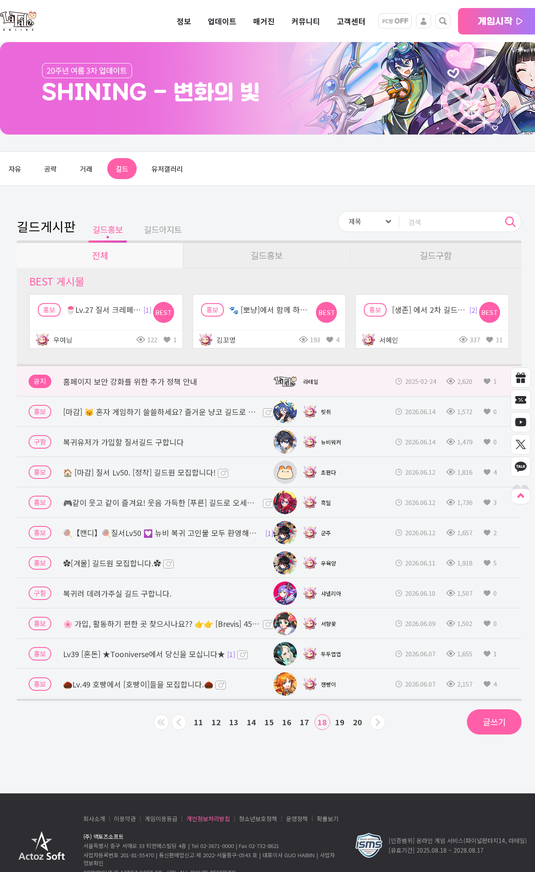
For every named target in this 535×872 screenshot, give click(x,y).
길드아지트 (163, 229)
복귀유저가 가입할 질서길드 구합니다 (123, 441)
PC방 (395, 21)
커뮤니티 (305, 21)
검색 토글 (442, 21)
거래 (86, 169)
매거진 (264, 21)
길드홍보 (108, 229)
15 (269, 721)
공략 (50, 169)
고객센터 (351, 21)
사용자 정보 (423, 21)
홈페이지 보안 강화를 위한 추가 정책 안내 (130, 381)
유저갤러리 (167, 169)
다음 (377, 722)
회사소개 (94, 818)
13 (233, 721)
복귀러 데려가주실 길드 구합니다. (117, 593)
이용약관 (125, 818)
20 (357, 721)
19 (339, 721)
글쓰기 (494, 722)
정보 (184, 21)
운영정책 (297, 818)
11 (198, 721)
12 (216, 721)
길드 (122, 169)
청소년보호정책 (258, 818)
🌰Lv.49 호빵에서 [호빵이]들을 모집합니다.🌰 (138, 684)
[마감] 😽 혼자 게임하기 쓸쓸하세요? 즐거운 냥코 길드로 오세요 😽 (162, 411)
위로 (521, 495)
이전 (179, 722)
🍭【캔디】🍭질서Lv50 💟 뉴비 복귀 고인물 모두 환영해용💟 (163, 532)
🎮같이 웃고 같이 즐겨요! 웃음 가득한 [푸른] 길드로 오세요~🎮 (162, 502)
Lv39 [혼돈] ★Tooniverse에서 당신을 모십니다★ (144, 653)
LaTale (18, 21)
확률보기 (328, 818)
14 (251, 721)
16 (286, 721)
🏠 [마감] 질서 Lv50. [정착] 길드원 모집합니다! (139, 472)
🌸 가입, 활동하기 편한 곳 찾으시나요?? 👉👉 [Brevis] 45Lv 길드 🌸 (162, 623)
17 (304, 721)
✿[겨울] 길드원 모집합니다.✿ (112, 563)
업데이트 (222, 21)
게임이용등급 (161, 818)
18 (322, 721)
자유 (14, 169)
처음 (161, 722)
